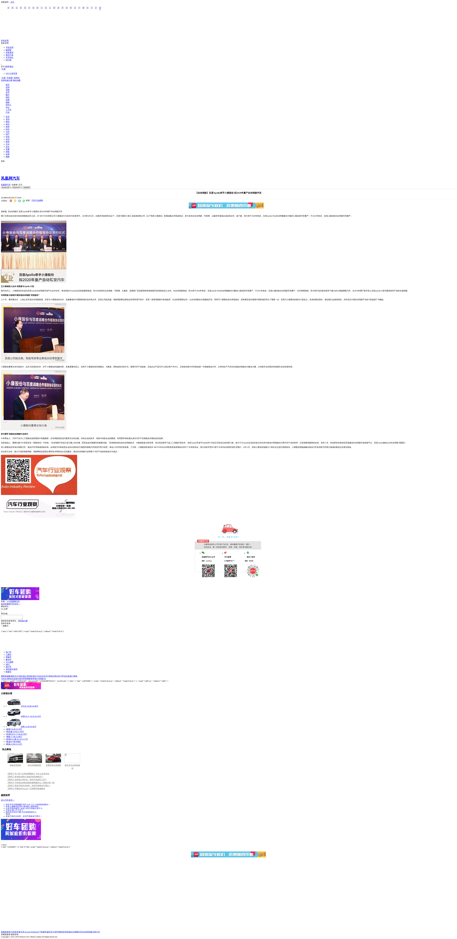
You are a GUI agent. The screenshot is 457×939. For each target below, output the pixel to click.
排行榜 (8, 60)
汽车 (8, 132)
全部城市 (100, 8)
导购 (8, 90)
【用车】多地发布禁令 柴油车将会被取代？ (25, 777)
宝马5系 (47, 676)
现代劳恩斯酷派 (25, 679)
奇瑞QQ (35, 679)
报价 (8, 97)
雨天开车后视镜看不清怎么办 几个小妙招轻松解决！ (28, 804)
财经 (8, 122)
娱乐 (8, 124)
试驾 (8, 87)
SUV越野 (9, 662)
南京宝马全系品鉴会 (72, 766)
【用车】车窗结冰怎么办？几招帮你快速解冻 (26, 789)
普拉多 (57, 676)
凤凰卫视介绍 (94, 932)
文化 (8, 144)
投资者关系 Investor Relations (26, 932)
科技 (8, 137)
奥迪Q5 (10, 742)
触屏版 (8, 50)
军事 (8, 149)
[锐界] (14, 727)
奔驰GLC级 (11, 739)
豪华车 (8, 660)
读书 (8, 139)
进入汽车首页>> (8, 800)
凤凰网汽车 (10, 178)
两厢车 (8, 657)
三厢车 (8, 655)
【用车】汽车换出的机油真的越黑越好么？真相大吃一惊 (31, 783)
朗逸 (8, 744)
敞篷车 (8, 672)
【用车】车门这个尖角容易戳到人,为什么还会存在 (28, 774)
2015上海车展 (11, 73)
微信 (11, 67)
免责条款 (68, 932)
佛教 (8, 157)
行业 (8, 112)
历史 (8, 147)
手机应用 (9, 47)
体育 (8, 127)
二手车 (8, 110)
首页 (8, 117)
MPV (8, 664)
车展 (4, 69)
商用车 (17, 78)
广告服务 (42, 932)
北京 (12, 2)
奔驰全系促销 (15, 765)
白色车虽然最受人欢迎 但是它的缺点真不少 (24, 808)
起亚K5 (34, 676)
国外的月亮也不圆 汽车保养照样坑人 (21, 812)
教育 (8, 142)
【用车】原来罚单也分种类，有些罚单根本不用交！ (29, 786)
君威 (7, 676)
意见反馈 (84, 932)
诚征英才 (50, 932)
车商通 (10, 78)
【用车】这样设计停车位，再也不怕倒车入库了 (27, 780)
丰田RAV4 (11, 734)
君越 (75, 676)
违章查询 (9, 52)
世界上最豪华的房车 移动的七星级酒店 (22, 806)
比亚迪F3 (69, 676)
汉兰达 (24, 706)
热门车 (8, 652)
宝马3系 (17, 676)
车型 (8, 92)
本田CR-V (25, 716)
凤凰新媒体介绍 (7, 932)
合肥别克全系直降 (53, 765)
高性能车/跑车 (12, 669)
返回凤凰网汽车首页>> (10, 604)
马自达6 (40, 676)
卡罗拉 (63, 676)
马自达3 (4, 679)
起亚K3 (24, 676)
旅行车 (8, 667)
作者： (4, 601)
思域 (29, 676)
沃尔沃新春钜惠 (34, 765)
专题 (4, 78)
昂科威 (9, 732)
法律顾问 (76, 932)
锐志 (52, 676)
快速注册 (8, 80)
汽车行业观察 (37, 200)
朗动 (9, 679)
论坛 (8, 107)
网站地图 (16, 80)
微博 (7, 67)
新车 (8, 85)
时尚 (8, 129)
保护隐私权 (59, 932)
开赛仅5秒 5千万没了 (14, 810)
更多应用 (5, 41)
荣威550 (42, 679)
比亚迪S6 (15, 679)
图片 (8, 95)
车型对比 (9, 57)
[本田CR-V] (14, 716)
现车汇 (8, 105)
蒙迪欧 (11, 676)
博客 (8, 152)
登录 (3, 80)
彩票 (8, 154)
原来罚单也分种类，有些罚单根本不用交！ (24, 816)
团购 (8, 102)
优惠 (8, 100)
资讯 (8, 119)
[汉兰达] (14, 706)
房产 (8, 134)
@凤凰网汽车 (14, 601)
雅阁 (3, 676)
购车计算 (9, 55)
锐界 (23, 727)
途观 (8, 729)
